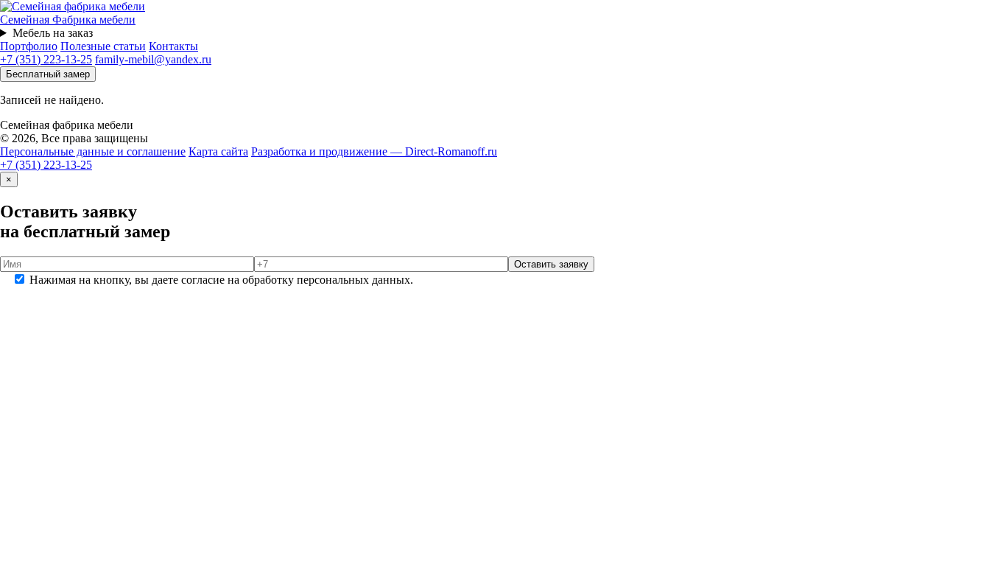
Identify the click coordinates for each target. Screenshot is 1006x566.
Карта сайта (218, 151)
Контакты (173, 46)
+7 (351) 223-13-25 (46, 59)
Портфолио (28, 46)
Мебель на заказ (53, 33)
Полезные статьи (103, 46)
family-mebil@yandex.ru (153, 59)
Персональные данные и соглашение (93, 151)
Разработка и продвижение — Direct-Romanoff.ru (374, 151)
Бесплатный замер (48, 74)
